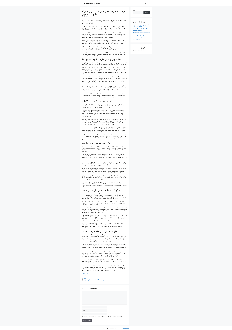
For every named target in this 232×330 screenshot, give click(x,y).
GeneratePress (126, 328)
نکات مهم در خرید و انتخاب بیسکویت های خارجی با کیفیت (94, 280)
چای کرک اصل (85, 273)
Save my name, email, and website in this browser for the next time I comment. (102, 316)
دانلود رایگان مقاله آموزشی (139, 35)
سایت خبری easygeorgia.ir (91, 3)
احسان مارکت (85, 275)
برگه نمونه (147, 3)
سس (104, 79)
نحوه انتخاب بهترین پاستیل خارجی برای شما (91, 279)
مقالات (85, 278)
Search (134, 10)
